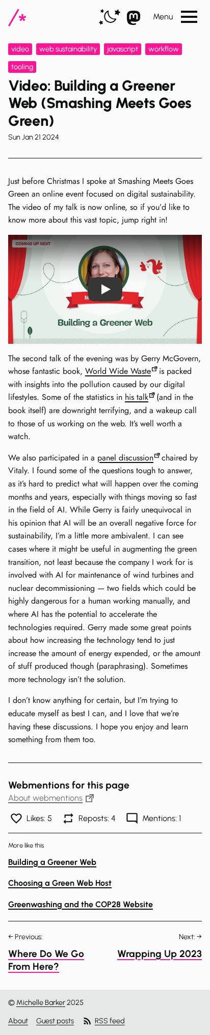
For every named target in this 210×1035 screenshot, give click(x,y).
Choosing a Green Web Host (60, 883)
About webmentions (45, 798)
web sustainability (68, 48)
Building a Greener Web (52, 862)
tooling (22, 66)
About (18, 1020)
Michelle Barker (40, 1002)
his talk (136, 397)
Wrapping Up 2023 (159, 954)
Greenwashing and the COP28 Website (80, 904)
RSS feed (110, 1020)
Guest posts (55, 1020)
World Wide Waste (118, 371)
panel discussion (125, 458)
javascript (122, 48)
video (20, 48)
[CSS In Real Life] (17, 17)
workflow (163, 48)
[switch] (109, 17)
